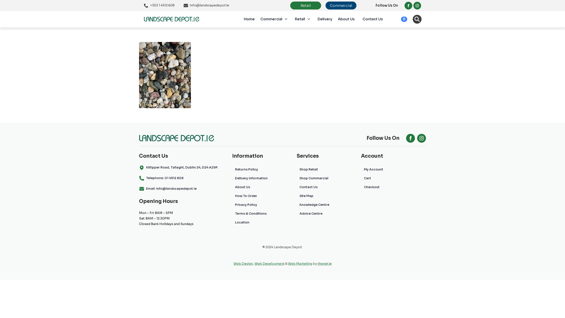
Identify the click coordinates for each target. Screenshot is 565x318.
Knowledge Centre (314, 205)
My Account (373, 169)
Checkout (372, 187)
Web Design (243, 264)
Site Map (306, 196)
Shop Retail (308, 169)
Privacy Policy (246, 205)
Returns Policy (246, 169)
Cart (367, 178)
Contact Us (373, 19)
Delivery (324, 19)
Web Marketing (300, 264)
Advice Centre (310, 214)
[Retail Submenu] (311, 19)
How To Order (246, 196)
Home (249, 19)
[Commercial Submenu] (288, 19)
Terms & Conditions (251, 214)
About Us (346, 19)
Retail (300, 19)
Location (242, 222)
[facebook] (408, 5)
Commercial (271, 19)
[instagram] (417, 5)
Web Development (269, 264)
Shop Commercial (313, 178)
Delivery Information (251, 178)
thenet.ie (325, 264)
